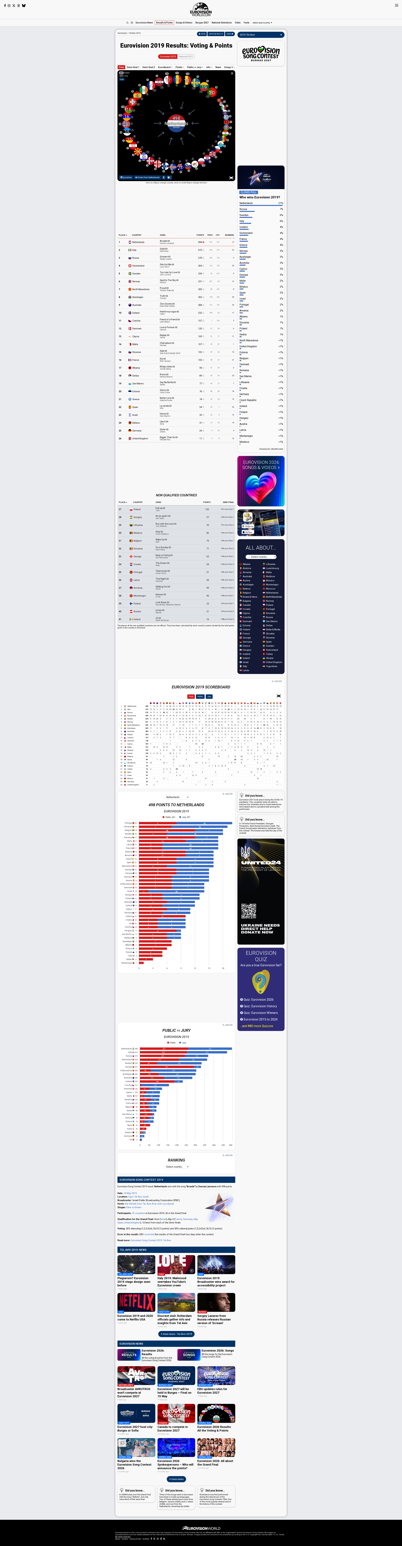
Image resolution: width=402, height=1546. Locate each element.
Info (208, 67)
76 (200, 391)
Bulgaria (246, 601)
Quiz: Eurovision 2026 (258, 999)
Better (166, 399)
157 (200, 320)
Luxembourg (272, 568)
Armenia (138, 587)
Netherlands (138, 242)
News (144, 22)
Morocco (270, 588)
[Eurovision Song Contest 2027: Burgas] (261, 53)
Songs (184, 22)
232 (200, 312)
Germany (136, 430)
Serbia (135, 375)
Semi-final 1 (133, 67)
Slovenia (136, 352)
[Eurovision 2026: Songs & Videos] (261, 488)
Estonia (136, 391)
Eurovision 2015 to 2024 (260, 1019)
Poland (137, 509)
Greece (135, 399)
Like (163, 422)
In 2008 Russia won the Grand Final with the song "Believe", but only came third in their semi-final (135, 1494)
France (135, 360)
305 (200, 289)
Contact (125, 1539)
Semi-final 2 (148, 67)
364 (200, 265)
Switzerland (138, 265)
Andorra (246, 568)
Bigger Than (167, 438)
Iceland (135, 312)
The (161, 564)
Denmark (136, 328)
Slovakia (269, 633)
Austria (137, 611)
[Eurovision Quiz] (261, 982)
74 (200, 399)
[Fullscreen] (279, 696)
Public (200, 696)
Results (164, 22)
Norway (136, 281)
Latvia (137, 580)
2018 (202, 34)
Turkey (269, 654)
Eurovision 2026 (260, 465)
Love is (167, 328)
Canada (246, 605)
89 (200, 375)
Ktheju (166, 367)
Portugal (138, 572)
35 (200, 415)
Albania (136, 367)
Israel (135, 415)
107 (200, 344)
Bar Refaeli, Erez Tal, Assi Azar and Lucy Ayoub (149, 1203)
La (164, 407)
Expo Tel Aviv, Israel (138, 1196)
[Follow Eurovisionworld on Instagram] (9, 6)
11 (200, 438)
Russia (135, 257)
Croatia (137, 564)
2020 (229, 34)
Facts (246, 22)
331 (200, 281)
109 (200, 336)
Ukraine (269, 658)
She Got (166, 265)
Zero (167, 305)
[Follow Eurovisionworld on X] (13, 6)
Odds (238, 22)
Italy (134, 250)
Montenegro (140, 595)
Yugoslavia (271, 666)
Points (179, 67)
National (222, 22)
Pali (159, 509)
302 (200, 297)
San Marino (138, 383)
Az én (162, 517)
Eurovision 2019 (168, 56)
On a (162, 548)
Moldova (138, 533)
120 (200, 328)
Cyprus (135, 336)
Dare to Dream (133, 1207)
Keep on (163, 556)
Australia (136, 305)
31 (200, 422)
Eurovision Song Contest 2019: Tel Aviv (151, 1240)
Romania (138, 548)
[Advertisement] (90, 77)
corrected (149, 1234)
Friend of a (168, 320)
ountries (127, 177)
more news (177, 1479)
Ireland (137, 619)
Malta (135, 344)
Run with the (165, 525)
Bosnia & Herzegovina (251, 596)
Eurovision (122, 33)
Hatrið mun (168, 312)
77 (200, 383)
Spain (135, 407)
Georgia (137, 556)
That (161, 580)
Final (121, 67)
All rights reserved (122, 1537)
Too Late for (169, 273)
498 (200, 242)
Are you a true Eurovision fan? (261, 965)
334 (200, 273)
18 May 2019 (130, 1193)
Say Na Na (167, 383)
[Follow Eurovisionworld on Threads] (18, 6)
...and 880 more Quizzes (256, 1026)
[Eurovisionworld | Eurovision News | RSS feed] (164, 1539)
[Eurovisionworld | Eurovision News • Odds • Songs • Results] (201, 9)
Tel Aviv (135, 33)
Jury (209, 696)
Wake (160, 540)
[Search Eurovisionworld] (127, 22)
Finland (137, 603)
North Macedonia (273, 596)
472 (200, 250)
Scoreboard (164, 67)
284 (200, 305)
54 (200, 407)
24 (200, 430)
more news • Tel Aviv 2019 (177, 1334)
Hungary (138, 517)
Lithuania (138, 525)
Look (168, 603)
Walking (162, 587)
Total (191, 696)
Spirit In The (168, 281)
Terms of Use (135, 1539)
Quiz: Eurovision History (260, 1006)
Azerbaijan (137, 297)
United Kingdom (132, 1222)
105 (200, 352)
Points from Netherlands (148, 177)
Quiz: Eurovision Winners (260, 1013)
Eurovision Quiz (261, 956)
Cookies (145, 1539)
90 (200, 367)
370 (200, 257)
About (117, 1539)
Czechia (136, 320)
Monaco (269, 580)
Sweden (136, 273)
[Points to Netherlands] (164, 177)
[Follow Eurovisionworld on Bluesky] (24, 6)
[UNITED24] (261, 892)
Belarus (136, 422)
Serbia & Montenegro (274, 629)
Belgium (138, 540)
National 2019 (186, 56)
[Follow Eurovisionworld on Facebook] (5, 6)
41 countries (138, 1213)
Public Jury (194, 67)
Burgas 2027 (202, 22)
